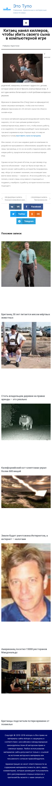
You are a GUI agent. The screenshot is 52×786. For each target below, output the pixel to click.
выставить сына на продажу (28, 136)
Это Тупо (22, 6)
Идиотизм (15, 46)
